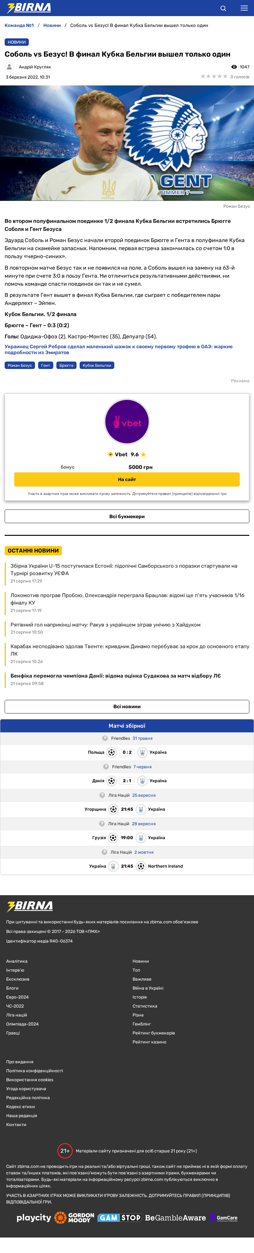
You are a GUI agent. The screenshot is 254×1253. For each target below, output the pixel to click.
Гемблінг (142, 1024)
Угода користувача (26, 1088)
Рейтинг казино (149, 1042)
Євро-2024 (17, 997)
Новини (17, 42)
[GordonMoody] (74, 1218)
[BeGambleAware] (175, 1218)
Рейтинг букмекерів (154, 1033)
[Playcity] (34, 1218)
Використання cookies (29, 1079)
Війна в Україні (148, 988)
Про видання (19, 1061)
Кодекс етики (20, 1106)
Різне (138, 1015)
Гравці (13, 1033)
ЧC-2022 (15, 1006)
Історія (140, 997)
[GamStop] (119, 1218)
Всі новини (127, 706)
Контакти (16, 1124)
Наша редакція (21, 1115)
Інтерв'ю (15, 970)
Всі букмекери (127, 516)
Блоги (12, 988)
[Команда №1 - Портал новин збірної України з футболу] (25, 8)
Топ (136, 970)
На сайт (127, 479)
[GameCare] (223, 1218)
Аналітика (17, 961)
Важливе (142, 979)
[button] (223, 9)
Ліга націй (16, 1015)
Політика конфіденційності (34, 1070)
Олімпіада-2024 (22, 1024)
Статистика (145, 1006)
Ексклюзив (17, 979)
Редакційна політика (28, 1097)
